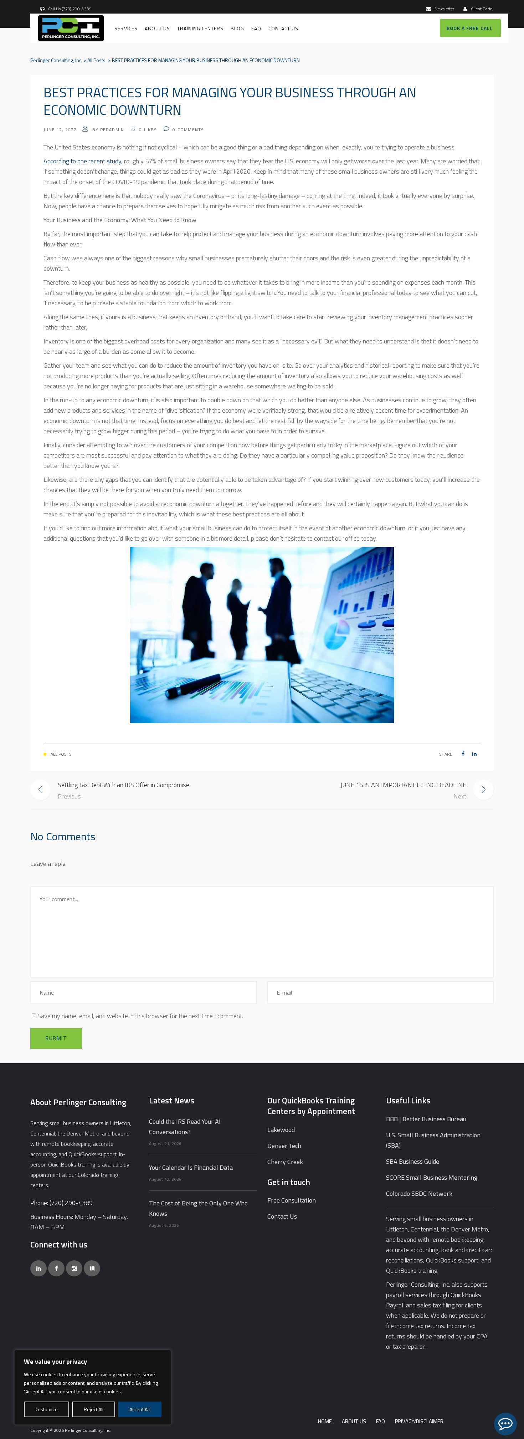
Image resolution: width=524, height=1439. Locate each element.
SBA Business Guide (412, 1161)
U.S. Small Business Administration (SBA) (433, 1140)
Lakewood (281, 1129)
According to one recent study (82, 161)
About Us (354, 1421)
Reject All (93, 1409)
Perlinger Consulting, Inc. (56, 60)
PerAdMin (112, 129)
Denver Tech (284, 1145)
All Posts (96, 60)
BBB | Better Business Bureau (426, 1119)
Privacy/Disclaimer (419, 1421)
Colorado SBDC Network (419, 1193)
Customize (47, 1409)
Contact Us (282, 1216)
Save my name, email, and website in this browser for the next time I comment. (140, 1016)
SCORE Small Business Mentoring (431, 1177)
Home (325, 1421)
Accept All (139, 1409)
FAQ (380, 1421)
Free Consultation (291, 1200)
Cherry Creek (285, 1162)
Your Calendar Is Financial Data (191, 1167)
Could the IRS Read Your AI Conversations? (185, 1127)
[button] (505, 1424)
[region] (92, 1387)
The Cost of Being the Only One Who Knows (198, 1208)
